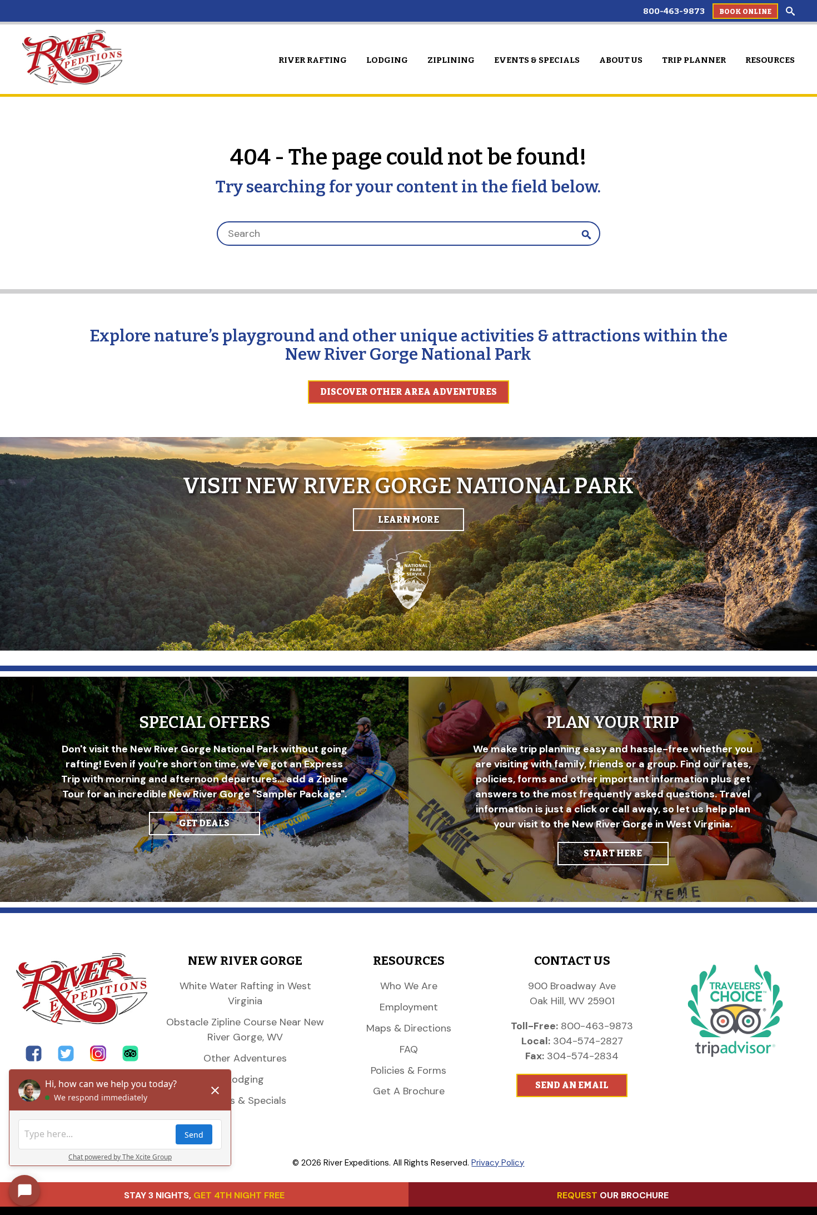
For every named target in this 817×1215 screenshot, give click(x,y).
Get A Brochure (409, 1091)
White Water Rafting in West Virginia (245, 993)
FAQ (409, 1049)
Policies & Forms (408, 1070)
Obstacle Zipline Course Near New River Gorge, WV (245, 1029)
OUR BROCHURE (613, 1195)
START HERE (613, 853)
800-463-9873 (674, 11)
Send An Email (572, 1085)
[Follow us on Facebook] (33, 1058)
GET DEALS (204, 823)
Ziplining (451, 60)
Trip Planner (694, 60)
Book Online (745, 12)
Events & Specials (537, 60)
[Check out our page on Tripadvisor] (130, 1058)
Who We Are (408, 986)
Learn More (408, 519)
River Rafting (312, 60)
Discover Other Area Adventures (408, 391)
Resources (770, 60)
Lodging (387, 60)
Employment (409, 1007)
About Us (620, 60)
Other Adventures (245, 1058)
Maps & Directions (408, 1028)
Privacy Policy (497, 1162)
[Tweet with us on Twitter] (66, 1058)
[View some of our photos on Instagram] (98, 1058)
